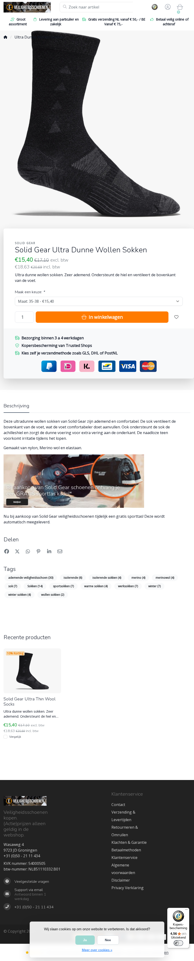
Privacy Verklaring (127, 887)
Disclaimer (120, 880)
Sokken (35, 586)
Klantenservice (124, 857)
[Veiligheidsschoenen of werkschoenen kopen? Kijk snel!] (32, 7)
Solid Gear (25, 243)
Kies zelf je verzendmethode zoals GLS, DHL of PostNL (70, 353)
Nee (108, 940)
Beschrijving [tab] (16, 406)
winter (154, 586)
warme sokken (96, 586)
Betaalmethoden (126, 850)
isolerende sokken (107, 578)
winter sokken (19, 595)
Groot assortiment (18, 21)
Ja (85, 940)
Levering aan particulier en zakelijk (59, 21)
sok (12, 586)
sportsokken (63, 586)
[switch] (178, 943)
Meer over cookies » (97, 950)
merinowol (165, 578)
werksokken (128, 586)
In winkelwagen (105, 317)
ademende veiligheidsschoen (30, 578)
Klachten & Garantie (129, 842)
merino (138, 578)
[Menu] (186, 911)
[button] (167, 7)
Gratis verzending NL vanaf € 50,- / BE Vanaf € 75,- (116, 21)
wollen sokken (52, 595)
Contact (118, 804)
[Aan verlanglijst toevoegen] (176, 317)
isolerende (73, 578)
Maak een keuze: (30, 292)
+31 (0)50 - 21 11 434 (22, 855)
